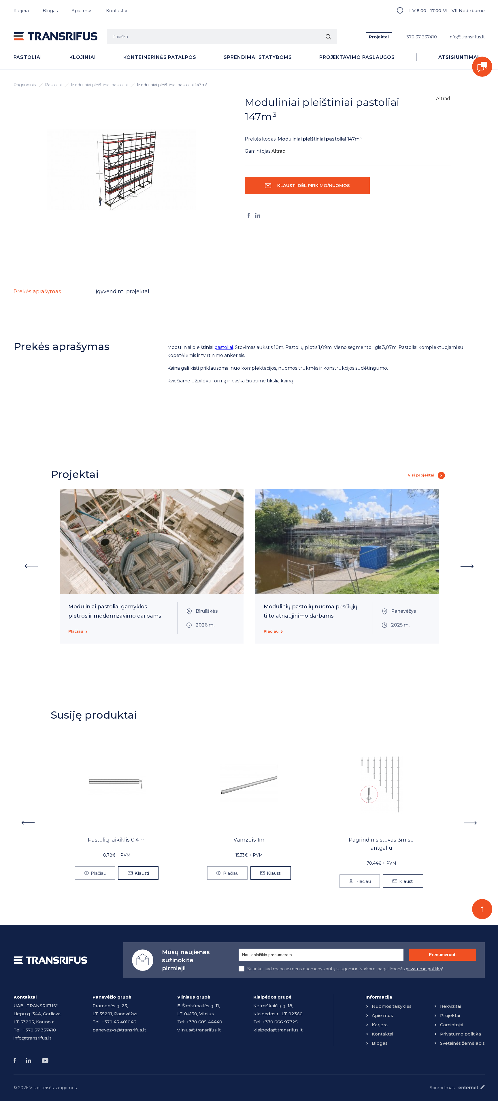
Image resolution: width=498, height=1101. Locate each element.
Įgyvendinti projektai (122, 291)
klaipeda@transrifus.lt (278, 1030)
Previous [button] (31, 566)
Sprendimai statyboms (258, 57)
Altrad (443, 98)
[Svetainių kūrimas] (472, 1087)
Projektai (379, 37)
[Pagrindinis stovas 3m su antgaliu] (381, 785)
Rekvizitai (450, 1006)
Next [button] (467, 566)
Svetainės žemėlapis (462, 1043)
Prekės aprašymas (37, 291)
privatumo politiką (424, 968)
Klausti (142, 873)
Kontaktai (116, 10)
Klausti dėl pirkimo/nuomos (313, 185)
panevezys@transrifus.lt (119, 1030)
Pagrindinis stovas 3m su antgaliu (381, 844)
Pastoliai (28, 57)
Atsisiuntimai (458, 57)
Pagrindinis (25, 84)
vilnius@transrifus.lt (199, 1030)
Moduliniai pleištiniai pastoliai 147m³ (172, 84)
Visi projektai (421, 475)
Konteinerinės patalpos (159, 57)
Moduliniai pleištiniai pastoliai (99, 84)
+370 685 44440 (204, 1022)
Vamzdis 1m (249, 840)
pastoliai (223, 347)
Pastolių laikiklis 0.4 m (117, 840)
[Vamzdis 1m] (249, 785)
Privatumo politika (460, 1034)
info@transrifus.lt (467, 37)
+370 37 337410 (420, 37)
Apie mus (81, 10)
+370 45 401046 (119, 1022)
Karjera (21, 10)
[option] (121, 169)
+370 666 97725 (280, 1022)
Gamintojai (451, 1024)
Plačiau (75, 631)
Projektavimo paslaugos (357, 57)
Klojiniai (82, 57)
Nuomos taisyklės (392, 1006)
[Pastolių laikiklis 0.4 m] (117, 785)
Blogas (50, 10)
